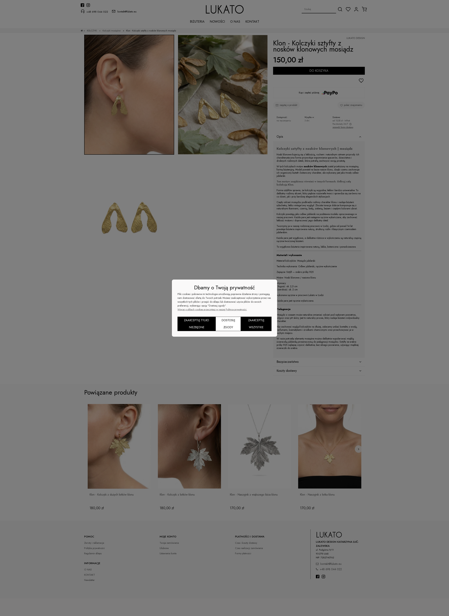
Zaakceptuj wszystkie (256, 323)
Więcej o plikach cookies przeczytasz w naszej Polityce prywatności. (212, 309)
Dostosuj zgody (228, 323)
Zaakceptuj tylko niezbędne (196, 323)
